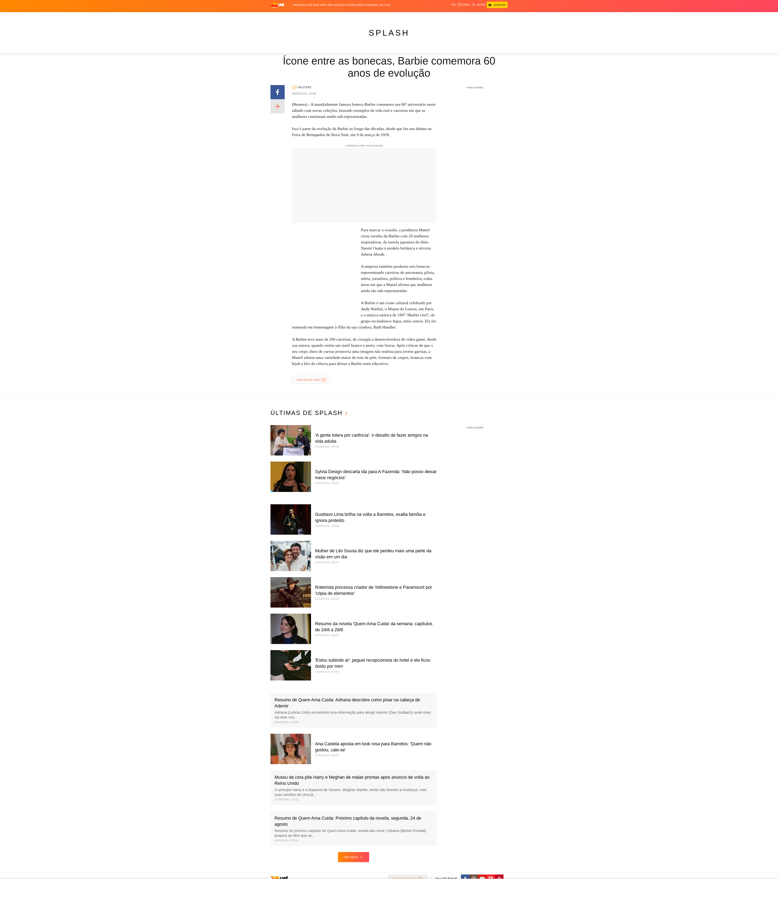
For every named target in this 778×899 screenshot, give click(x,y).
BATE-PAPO (320, 5)
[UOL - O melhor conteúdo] (277, 5)
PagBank (372, 5)
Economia (352, 16)
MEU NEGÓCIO (336, 5)
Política (326, 16)
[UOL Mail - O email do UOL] (463, 4)
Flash (287, 16)
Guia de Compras (498, 16)
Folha (365, 16)
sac (453, 4)
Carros (339, 16)
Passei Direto (356, 5)
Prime (472, 16)
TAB (465, 16)
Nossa (457, 16)
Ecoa (432, 16)
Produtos (274, 16)
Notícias (313, 16)
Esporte (376, 16)
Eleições (299, 16)
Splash (389, 16)
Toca (481, 16)
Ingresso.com (302, 5)
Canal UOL (444, 16)
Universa (402, 16)
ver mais (351, 857)
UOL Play (385, 5)
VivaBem (415, 16)
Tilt (425, 16)
